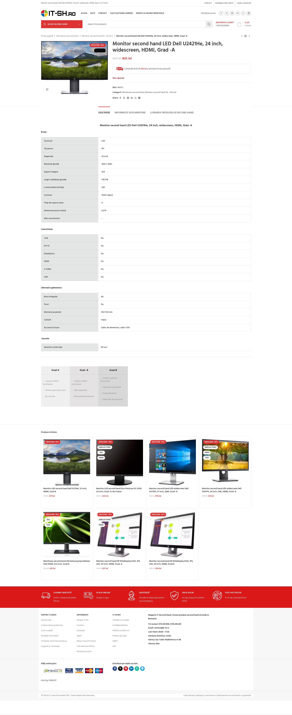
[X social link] (226, 13)
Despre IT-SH (82, 620)
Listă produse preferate (52, 625)
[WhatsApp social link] (243, 13)
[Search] (209, 24)
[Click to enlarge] (47, 89)
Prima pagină (47, 36)
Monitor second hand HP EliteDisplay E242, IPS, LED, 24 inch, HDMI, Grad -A (118, 562)
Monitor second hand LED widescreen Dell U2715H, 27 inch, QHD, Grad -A (169, 490)
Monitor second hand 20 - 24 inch (97, 36)
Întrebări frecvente (49, 636)
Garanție (81, 630)
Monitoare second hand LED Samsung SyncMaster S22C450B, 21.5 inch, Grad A (66, 562)
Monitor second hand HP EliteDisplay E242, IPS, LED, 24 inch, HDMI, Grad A (171, 562)
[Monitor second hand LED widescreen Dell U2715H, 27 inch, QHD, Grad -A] (172, 462)
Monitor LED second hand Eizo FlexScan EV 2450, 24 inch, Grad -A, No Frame (119, 490)
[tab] (104, 112)
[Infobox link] (225, 24)
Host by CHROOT (49, 680)
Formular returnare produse (54, 641)
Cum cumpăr (47, 630)
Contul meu (46, 620)
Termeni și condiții (121, 620)
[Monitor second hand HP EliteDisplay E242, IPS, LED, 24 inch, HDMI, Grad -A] (119, 535)
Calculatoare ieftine (86, 646)
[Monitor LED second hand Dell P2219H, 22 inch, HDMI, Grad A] (66, 462)
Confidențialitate (120, 625)
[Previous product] (242, 36)
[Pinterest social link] (232, 13)
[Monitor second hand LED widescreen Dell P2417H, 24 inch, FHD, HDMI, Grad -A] (225, 462)
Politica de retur (120, 636)
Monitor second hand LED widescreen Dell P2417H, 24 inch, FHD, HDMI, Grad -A (221, 490)
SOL (114, 646)
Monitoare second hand (67, 36)
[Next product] (249, 36)
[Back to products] (245, 36)
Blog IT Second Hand (86, 641)
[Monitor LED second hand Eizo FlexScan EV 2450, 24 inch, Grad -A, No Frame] (119, 462)
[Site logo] (58, 13)
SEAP (79, 636)
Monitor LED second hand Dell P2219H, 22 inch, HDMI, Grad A (65, 490)
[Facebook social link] (221, 13)
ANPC (115, 641)
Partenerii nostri (84, 651)
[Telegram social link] (248, 13)
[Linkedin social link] (237, 13)
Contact (80, 625)
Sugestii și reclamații (50, 646)
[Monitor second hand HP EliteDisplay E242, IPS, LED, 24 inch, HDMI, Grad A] (172, 535)
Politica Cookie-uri (121, 630)
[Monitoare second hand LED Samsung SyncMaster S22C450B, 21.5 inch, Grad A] (66, 535)
